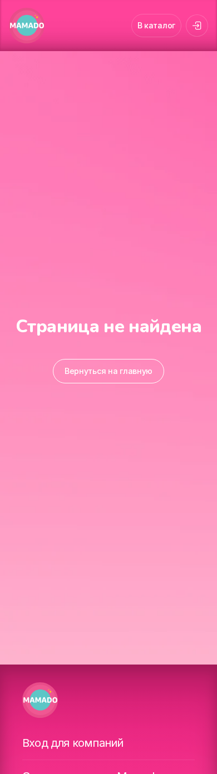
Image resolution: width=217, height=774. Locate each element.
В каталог (156, 25)
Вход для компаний (72, 743)
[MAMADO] (27, 25)
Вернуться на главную (108, 371)
